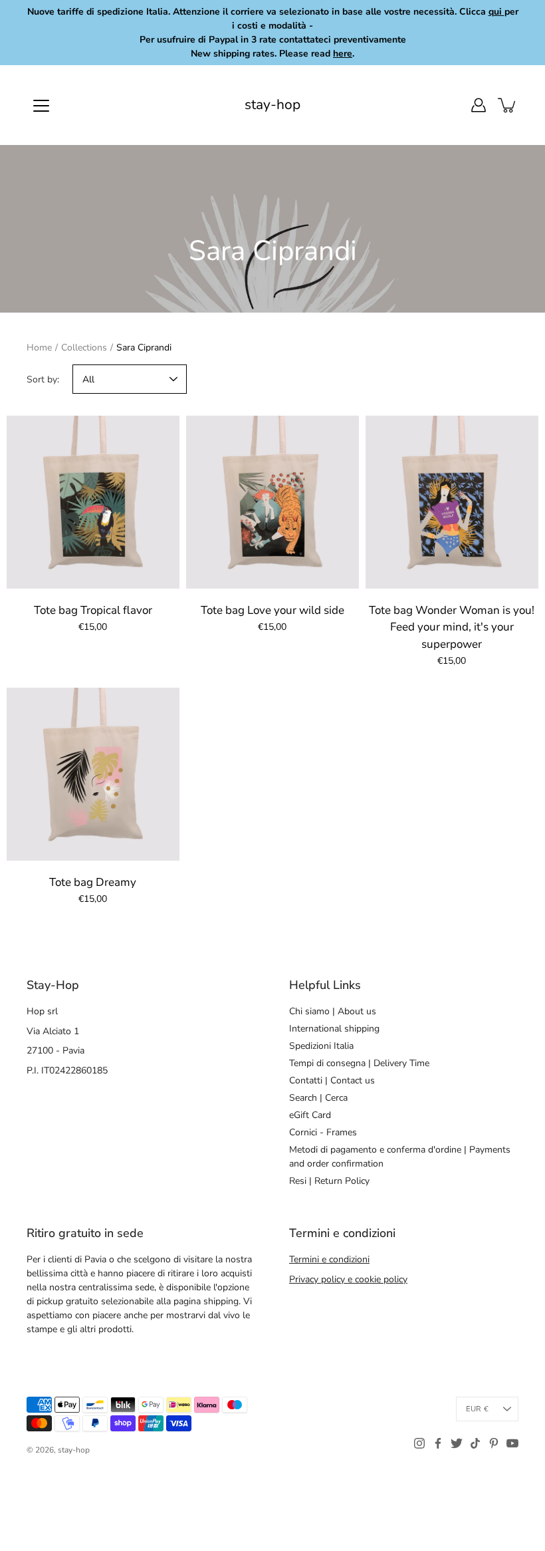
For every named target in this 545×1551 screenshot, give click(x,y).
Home (39, 347)
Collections (84, 347)
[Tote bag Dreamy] (93, 774)
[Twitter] (457, 1443)
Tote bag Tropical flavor (93, 610)
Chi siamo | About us (332, 1011)
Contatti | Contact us (332, 1080)
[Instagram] (419, 1443)
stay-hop (272, 104)
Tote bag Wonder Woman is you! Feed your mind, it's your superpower (451, 627)
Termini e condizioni (329, 1259)
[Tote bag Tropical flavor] (93, 502)
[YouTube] (512, 1443)
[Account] (478, 105)
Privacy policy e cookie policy (348, 1279)
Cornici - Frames (323, 1132)
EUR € (477, 1409)
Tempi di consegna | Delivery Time (359, 1063)
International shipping (334, 1028)
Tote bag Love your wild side (272, 610)
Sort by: (43, 379)
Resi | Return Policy (329, 1181)
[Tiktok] (475, 1443)
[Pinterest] (494, 1443)
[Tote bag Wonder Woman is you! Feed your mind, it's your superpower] (452, 502)
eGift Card (310, 1115)
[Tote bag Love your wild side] (272, 502)
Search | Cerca (318, 1097)
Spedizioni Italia (321, 1046)
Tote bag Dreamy (92, 882)
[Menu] (41, 106)
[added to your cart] (507, 105)
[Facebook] (438, 1443)
